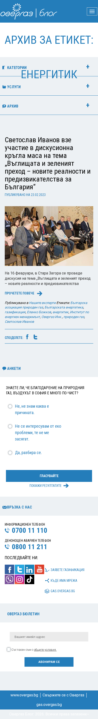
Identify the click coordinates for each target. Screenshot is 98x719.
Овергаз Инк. (51, 317)
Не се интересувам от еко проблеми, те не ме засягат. (38, 432)
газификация (15, 312)
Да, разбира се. (28, 452)
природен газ (74, 317)
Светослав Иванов (19, 321)
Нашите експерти (42, 303)
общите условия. (45, 649)
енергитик (61, 312)
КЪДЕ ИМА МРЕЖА (64, 580)
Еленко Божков (39, 312)
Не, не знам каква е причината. (32, 409)
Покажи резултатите (45, 486)
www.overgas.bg (24, 695)
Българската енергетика (63, 307)
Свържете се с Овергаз (63, 695)
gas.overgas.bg (63, 591)
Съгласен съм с (34, 649)
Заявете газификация (67, 570)
